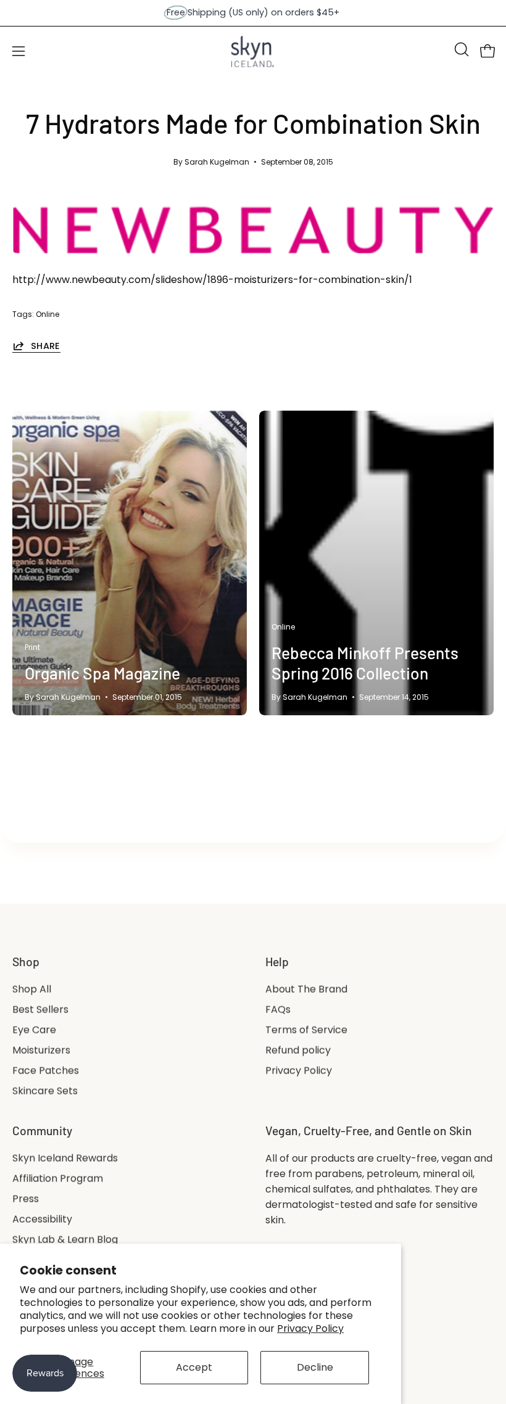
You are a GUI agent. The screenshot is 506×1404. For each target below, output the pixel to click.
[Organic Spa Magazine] (129, 563)
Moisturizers (41, 1050)
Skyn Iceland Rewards (65, 1158)
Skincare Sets (45, 1091)
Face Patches (45, 1071)
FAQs (278, 1010)
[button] (460, 49)
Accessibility (42, 1219)
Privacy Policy (310, 1328)
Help (277, 961)
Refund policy (298, 1050)
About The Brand (306, 989)
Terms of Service (306, 1030)
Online (47, 314)
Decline (315, 1367)
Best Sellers (40, 1010)
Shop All (31, 989)
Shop (25, 961)
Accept (194, 1367)
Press (25, 1199)
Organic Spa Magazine (102, 673)
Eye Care (34, 1030)
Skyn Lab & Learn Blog (65, 1240)
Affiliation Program (57, 1179)
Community (42, 1130)
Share (45, 345)
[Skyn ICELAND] (253, 51)
